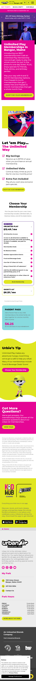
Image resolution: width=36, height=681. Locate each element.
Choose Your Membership (15, 370)
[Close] (28, 657)
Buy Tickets (5, 7)
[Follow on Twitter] (11, 567)
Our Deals (30, 7)
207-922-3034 (11, 586)
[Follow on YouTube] (14, 567)
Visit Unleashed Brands (12, 638)
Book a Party (18, 7)
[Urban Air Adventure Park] (18, 543)
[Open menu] (33, 2)
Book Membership (18, 282)
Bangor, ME (18, 3)
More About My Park (12, 618)
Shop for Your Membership (13, 189)
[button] (30, 676)
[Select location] (24, 2)
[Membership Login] (28, 2)
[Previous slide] (1, 17)
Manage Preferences (15, 676)
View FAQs (8, 427)
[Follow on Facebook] (3, 567)
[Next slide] (34, 17)
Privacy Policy (13, 673)
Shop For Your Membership (19, 95)
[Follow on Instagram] (7, 567)
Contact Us (10, 591)
